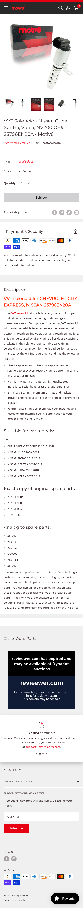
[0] (76, 8)
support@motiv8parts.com (43, 747)
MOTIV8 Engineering (17, 143)
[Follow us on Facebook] (6, 858)
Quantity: (10, 183)
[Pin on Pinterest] (61, 212)
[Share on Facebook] (54, 212)
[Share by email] (76, 212)
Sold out (41, 197)
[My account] (68, 8)
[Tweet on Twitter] (69, 212)
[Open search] (60, 8)
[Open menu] (6, 7)
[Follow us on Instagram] (14, 858)
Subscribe (16, 828)
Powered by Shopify (14, 899)
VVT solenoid (19, 313)
